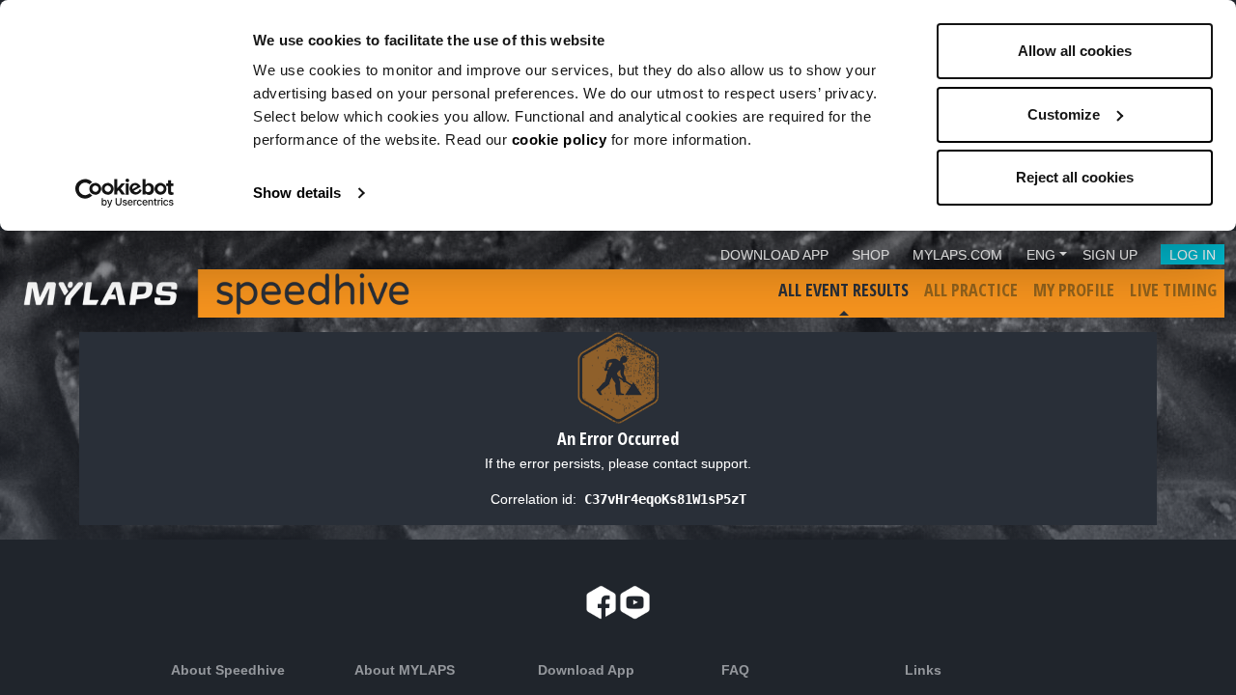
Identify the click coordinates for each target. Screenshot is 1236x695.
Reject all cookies (1075, 177)
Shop (870, 255)
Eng (1040, 255)
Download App (774, 255)
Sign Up (1110, 255)
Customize (1063, 114)
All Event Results (843, 289)
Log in (1192, 255)
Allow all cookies (1075, 50)
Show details (297, 192)
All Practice (971, 289)
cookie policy (559, 139)
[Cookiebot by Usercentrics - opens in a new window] (125, 193)
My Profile (1073, 289)
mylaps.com (957, 255)
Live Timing (1173, 289)
